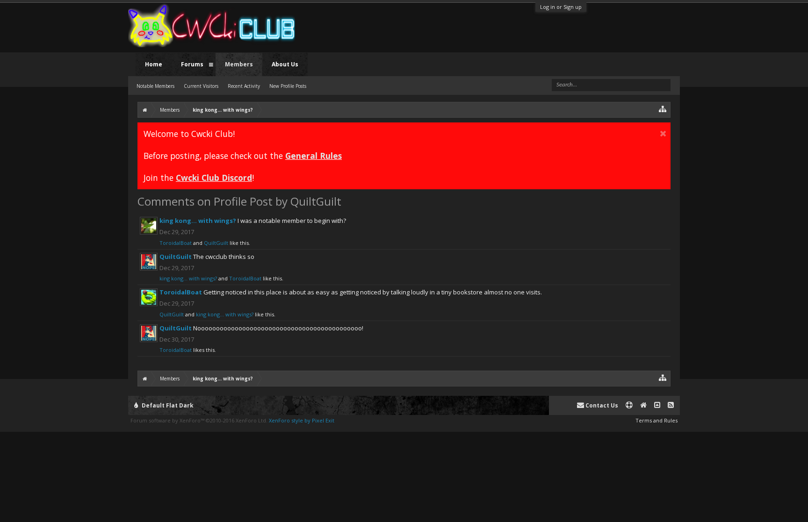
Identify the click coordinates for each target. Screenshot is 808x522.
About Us (285, 64)
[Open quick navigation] (663, 108)
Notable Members (155, 86)
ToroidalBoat (175, 242)
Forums (192, 64)
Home (153, 64)
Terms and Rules (656, 420)
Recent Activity (244, 86)
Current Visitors (201, 86)
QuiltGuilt (216, 242)
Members (239, 64)
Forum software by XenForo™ (198, 420)
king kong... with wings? (197, 220)
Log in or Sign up (561, 6)
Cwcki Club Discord (214, 177)
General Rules (313, 155)
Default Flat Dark (167, 405)
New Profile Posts (287, 86)
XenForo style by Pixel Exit (301, 420)
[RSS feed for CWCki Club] (671, 405)
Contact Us (601, 405)
